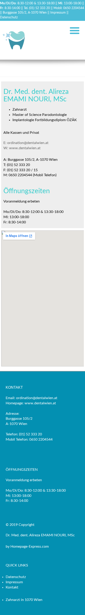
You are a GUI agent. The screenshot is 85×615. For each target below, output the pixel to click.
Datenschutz (9, 17)
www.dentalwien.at (40, 403)
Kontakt (12, 587)
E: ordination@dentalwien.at (26, 143)
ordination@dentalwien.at (36, 398)
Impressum (58, 12)
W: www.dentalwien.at (22, 148)
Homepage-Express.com (29, 546)
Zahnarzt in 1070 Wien (24, 600)
